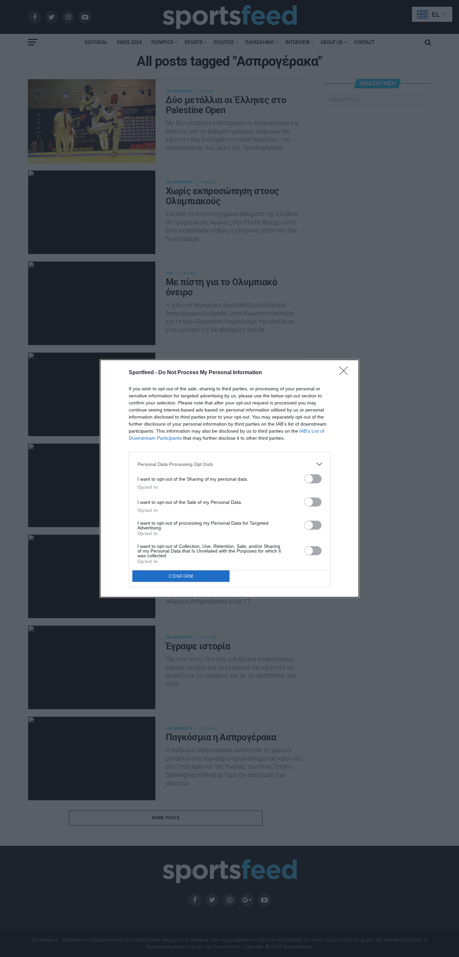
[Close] (345, 372)
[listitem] (229, 464)
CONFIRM (181, 576)
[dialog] (229, 478)
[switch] (313, 478)
